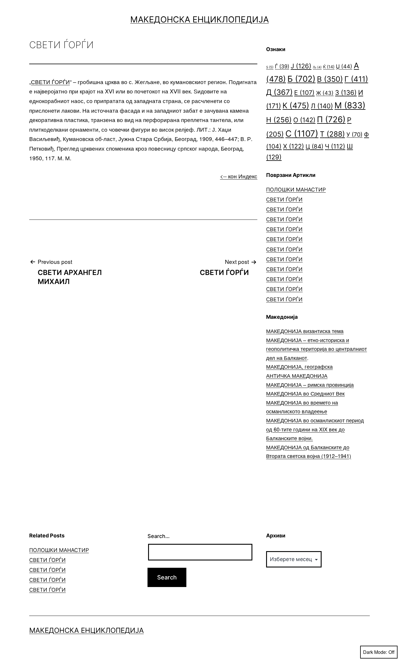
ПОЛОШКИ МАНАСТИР (296, 190)
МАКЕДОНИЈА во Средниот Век (305, 393)
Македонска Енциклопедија (199, 19)
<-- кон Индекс (238, 176)
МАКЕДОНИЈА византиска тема (305, 331)
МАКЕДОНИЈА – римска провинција (310, 384)
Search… (159, 536)
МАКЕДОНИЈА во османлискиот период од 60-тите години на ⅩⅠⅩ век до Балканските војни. (315, 429)
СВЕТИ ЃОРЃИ (50, 82)
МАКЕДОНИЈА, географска (299, 366)
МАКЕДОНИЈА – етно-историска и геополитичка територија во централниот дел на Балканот (316, 348)
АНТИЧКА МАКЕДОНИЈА (296, 375)
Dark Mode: (375, 652)
